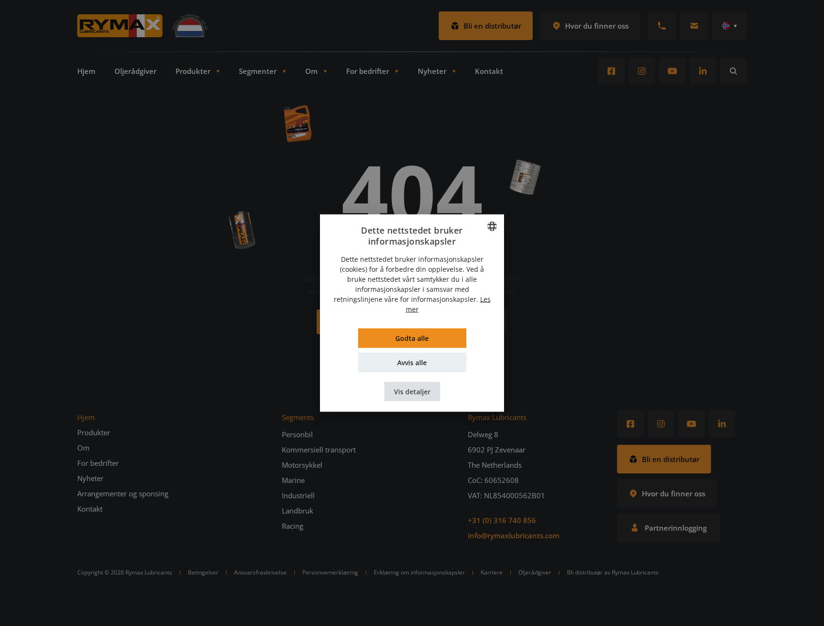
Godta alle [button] (412, 338)
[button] (412, 391)
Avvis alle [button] (412, 362)
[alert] (412, 313)
